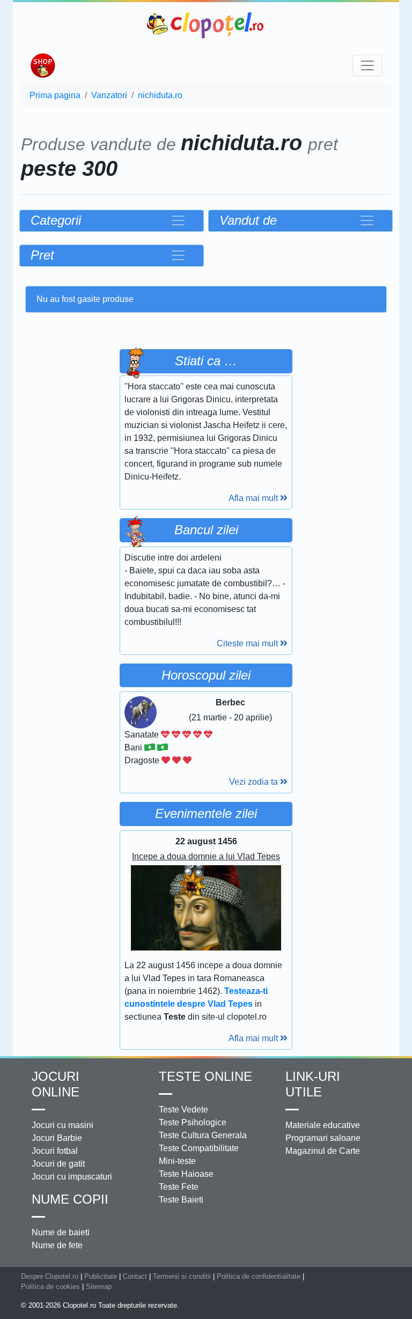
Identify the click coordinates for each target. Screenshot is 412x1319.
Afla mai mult (254, 498)
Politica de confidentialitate (258, 1276)
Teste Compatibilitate (199, 1148)
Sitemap (99, 1287)
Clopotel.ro (206, 25)
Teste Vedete (183, 1109)
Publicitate (100, 1276)
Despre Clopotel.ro (49, 1276)
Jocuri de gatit (58, 1163)
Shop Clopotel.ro (42, 65)
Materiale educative (322, 1125)
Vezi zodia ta (254, 781)
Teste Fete (178, 1186)
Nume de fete (57, 1245)
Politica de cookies (50, 1287)
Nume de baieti (61, 1232)
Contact (135, 1276)
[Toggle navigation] (367, 65)
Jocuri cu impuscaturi (72, 1176)
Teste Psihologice (192, 1122)
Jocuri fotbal (55, 1150)
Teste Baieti (181, 1199)
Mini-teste (177, 1161)
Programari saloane (322, 1138)
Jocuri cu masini (62, 1125)
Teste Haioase (186, 1173)
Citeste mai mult (248, 643)
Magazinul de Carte (322, 1150)
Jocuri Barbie (57, 1138)
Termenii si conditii (182, 1276)
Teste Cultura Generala (203, 1135)
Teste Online (205, 1076)
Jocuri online (55, 1084)
